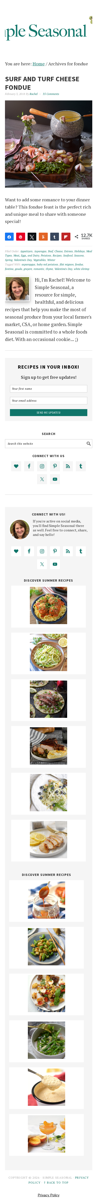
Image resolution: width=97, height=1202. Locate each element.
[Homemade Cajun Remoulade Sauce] (46, 1104)
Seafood (68, 255)
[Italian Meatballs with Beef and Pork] (48, 622)
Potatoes (46, 255)
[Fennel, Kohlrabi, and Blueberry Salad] (48, 810)
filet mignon (67, 264)
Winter (51, 260)
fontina (9, 269)
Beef (50, 251)
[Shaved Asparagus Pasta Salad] (48, 669)
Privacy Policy (48, 1195)
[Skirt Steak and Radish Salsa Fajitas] (48, 716)
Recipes (57, 255)
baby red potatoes (47, 264)
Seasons (79, 255)
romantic (39, 269)
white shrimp (81, 269)
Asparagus (40, 251)
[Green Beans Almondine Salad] (46, 1057)
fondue (79, 264)
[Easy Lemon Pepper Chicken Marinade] (48, 856)
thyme (49, 269)
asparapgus (28, 264)
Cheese (58, 251)
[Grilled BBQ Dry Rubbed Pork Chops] (48, 763)
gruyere (28, 269)
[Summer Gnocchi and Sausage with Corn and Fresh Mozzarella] (46, 1010)
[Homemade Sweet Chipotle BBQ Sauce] (46, 917)
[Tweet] (32, 236)
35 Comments (51, 94)
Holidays (79, 251)
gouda (18, 269)
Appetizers (26, 251)
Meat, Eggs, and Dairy (26, 255)
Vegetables (39, 260)
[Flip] (66, 236)
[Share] (9, 236)
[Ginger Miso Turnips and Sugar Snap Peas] (46, 964)
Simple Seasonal (48, 25)
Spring (8, 260)
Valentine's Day (23, 260)
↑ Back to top (56, 1182)
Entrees (68, 251)
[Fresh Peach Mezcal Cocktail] (46, 1151)
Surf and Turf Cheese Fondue (42, 83)
